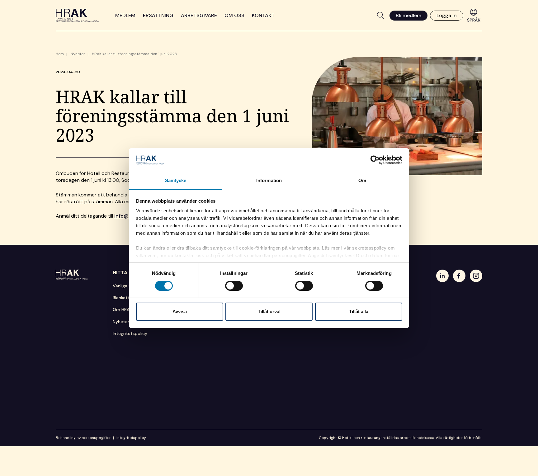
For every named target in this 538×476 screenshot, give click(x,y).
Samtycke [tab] (175, 180)
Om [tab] (362, 180)
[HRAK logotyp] (77, 15)
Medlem (125, 15)
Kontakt (263, 15)
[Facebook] (459, 276)
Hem (60, 53)
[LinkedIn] (442, 276)
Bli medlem (408, 15)
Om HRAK (122, 309)
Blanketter (123, 297)
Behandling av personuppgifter (83, 437)
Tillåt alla (358, 311)
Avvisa (179, 311)
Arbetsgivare (199, 15)
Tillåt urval (269, 311)
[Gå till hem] (72, 275)
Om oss (234, 15)
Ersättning (158, 15)
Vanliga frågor (127, 286)
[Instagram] (476, 276)
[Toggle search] (381, 16)
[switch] (234, 286)
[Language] (473, 15)
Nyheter (78, 53)
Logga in (447, 15)
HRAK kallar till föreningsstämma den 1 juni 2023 (134, 53)
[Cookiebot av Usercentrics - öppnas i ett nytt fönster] (375, 160)
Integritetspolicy (130, 333)
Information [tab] (269, 180)
